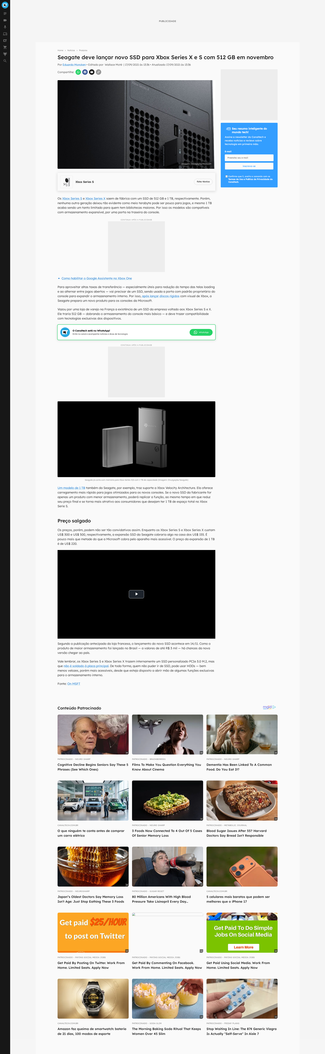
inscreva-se (249, 166)
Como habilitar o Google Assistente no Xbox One (97, 278)
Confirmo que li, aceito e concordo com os (250, 179)
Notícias (71, 50)
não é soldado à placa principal (86, 666)
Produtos (83, 50)
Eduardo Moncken (74, 64)
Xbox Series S (72, 198)
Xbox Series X (95, 198)
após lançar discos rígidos (160, 296)
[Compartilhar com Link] (98, 72)
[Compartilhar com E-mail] (91, 72)
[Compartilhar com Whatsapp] (78, 72)
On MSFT (73, 684)
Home (60, 50)
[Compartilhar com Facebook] (85, 72)
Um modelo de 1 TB (71, 488)
